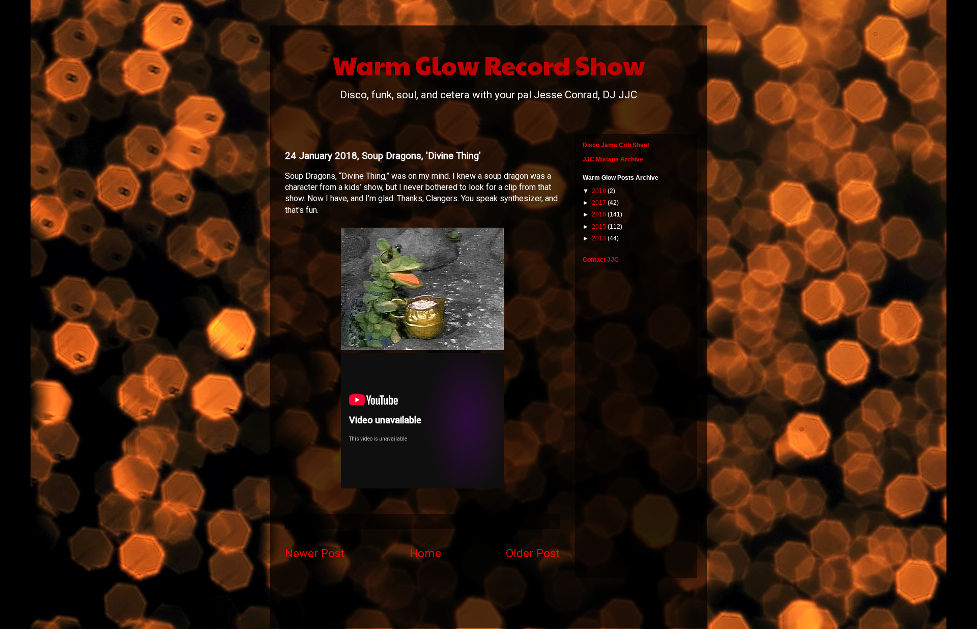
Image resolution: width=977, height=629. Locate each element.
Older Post (533, 553)
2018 (600, 191)
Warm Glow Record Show (488, 65)
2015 (600, 226)
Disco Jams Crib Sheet (616, 145)
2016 (600, 214)
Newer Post (314, 553)
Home (425, 553)
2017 (600, 202)
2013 (600, 238)
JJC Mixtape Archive (613, 159)
